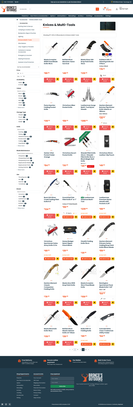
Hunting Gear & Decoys (25, 26)
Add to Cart (69, 217)
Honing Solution (24, 167)
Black (21, 93)
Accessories (98, 16)
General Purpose (24, 136)
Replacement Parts (25, 165)
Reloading (71, 16)
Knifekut (22, 203)
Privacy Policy (37, 392)
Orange (22, 98)
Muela (21, 206)
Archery (80, 16)
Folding (22, 141)
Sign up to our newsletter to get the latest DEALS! (66, 2)
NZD (17, 2)
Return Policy (37, 390)
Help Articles (37, 397)
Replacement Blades (25, 163)
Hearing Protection (24, 59)
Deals (21, 82)
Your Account (37, 378)
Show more (21, 107)
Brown (21, 96)
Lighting (20, 36)
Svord (21, 196)
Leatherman (23, 199)
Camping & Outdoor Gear (26, 30)
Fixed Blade (23, 143)
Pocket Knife (23, 139)
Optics (52, 16)
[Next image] (76, 48)
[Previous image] (63, 48)
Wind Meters (22, 43)
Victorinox (22, 194)
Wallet (21, 122)
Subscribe (62, 386)
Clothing (89, 16)
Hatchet (21, 182)
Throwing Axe (23, 177)
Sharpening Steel (24, 158)
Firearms (25, 16)
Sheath (21, 115)
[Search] (97, 9)
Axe (20, 179)
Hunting (22, 132)
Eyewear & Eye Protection (26, 62)
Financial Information (39, 388)
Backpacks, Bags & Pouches (27, 33)
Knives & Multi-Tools (35, 19)
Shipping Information (39, 383)
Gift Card (36, 380)
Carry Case (22, 119)
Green (21, 105)
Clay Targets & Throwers (26, 47)
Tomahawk (22, 184)
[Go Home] (17, 19)
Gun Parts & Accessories (38, 16)
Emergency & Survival (25, 55)
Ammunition (61, 16)
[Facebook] (2, 404)
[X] (9, 404)
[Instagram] (6, 404)
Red (20, 100)
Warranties (37, 385)
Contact (36, 395)
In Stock (22, 85)
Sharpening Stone (25, 160)
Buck (21, 201)
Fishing (107, 16)
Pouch (21, 117)
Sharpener (22, 156)
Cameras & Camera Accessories (24, 51)
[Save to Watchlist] (57, 79)
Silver (21, 103)
